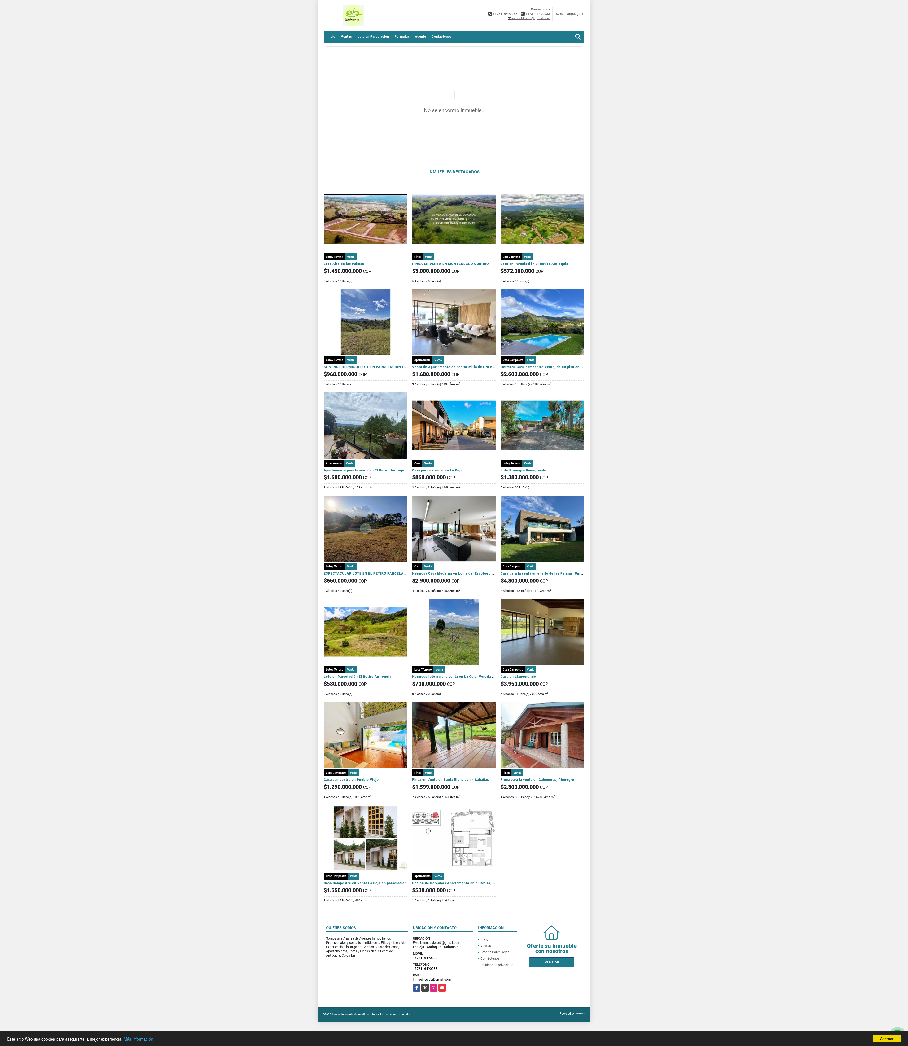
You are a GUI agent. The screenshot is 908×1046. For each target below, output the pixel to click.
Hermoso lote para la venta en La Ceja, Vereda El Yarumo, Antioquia (470, 676)
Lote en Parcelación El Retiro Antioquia (534, 264)
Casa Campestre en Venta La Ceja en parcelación (365, 883)
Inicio (331, 36)
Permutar (402, 36)
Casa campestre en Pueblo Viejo (351, 780)
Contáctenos (442, 36)
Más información (138, 1039)
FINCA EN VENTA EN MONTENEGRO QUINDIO (450, 264)
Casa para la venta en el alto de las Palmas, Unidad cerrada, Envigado (559, 573)
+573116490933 (505, 14)
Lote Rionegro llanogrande (523, 470)
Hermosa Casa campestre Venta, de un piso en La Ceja (547, 367)
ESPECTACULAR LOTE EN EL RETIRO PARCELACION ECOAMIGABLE (381, 573)
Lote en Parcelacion (373, 36)
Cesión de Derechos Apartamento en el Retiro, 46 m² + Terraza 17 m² (470, 883)
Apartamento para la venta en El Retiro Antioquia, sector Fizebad (379, 470)
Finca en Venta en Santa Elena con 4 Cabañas (450, 780)
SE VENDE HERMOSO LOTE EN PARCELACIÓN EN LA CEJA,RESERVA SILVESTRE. (392, 367)
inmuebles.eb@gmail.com (432, 979)
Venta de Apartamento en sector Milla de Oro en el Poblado (463, 367)
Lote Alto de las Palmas (344, 264)
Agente (420, 36)
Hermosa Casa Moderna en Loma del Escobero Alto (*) (458, 573)
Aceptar (887, 1039)
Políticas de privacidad (496, 965)
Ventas (346, 36)
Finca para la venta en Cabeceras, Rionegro (537, 780)
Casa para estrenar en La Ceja (437, 470)
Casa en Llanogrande (518, 676)
